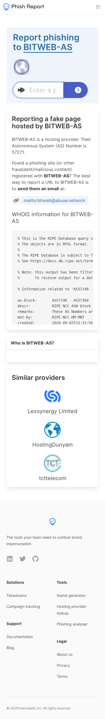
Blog (10, 647)
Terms (62, 676)
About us (64, 654)
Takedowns (16, 595)
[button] (98, 7)
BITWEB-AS (47, 47)
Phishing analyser (72, 624)
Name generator (71, 595)
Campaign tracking (23, 606)
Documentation (19, 636)
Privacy (63, 665)
